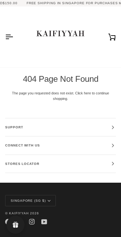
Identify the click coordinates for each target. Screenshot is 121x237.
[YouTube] (44, 222)
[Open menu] (15, 36)
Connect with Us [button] (22, 145)
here (87, 93)
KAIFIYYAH (19, 213)
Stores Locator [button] (22, 164)
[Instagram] (32, 222)
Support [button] (14, 127)
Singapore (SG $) (28, 200)
